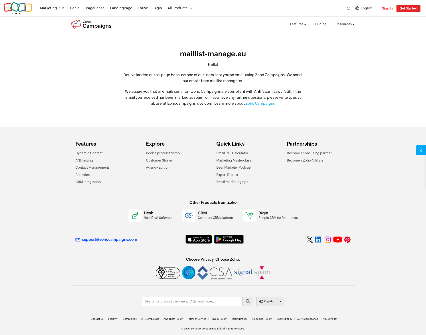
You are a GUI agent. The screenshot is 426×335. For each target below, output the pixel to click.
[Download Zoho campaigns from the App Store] (198, 239)
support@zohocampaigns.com (109, 239)
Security (113, 319)
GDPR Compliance (307, 319)
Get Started (408, 8)
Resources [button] (343, 24)
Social (75, 8)
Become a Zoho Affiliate (305, 160)
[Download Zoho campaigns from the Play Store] (229, 239)
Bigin (158, 8)
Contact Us (97, 319)
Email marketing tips (232, 182)
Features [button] (296, 24)
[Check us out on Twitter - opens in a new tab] (310, 240)
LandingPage (121, 8)
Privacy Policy (219, 319)
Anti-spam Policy (173, 319)
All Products (177, 8)
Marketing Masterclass (233, 160)
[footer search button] (247, 301)
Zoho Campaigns (260, 103)
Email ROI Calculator (232, 153)
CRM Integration (88, 182)
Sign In (387, 8)
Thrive (143, 8)
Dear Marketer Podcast (233, 167)
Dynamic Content (89, 153)
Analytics (82, 175)
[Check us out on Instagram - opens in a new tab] (327, 240)
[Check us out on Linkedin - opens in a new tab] (318, 240)
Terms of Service (196, 319)
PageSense (95, 8)
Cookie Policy (284, 319)
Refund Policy (239, 319)
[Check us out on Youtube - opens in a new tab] (337, 240)
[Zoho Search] (348, 8)
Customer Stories (159, 160)
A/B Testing (84, 160)
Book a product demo (163, 153)
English (366, 8)
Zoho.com (17, 8)
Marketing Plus (52, 8)
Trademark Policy (262, 319)
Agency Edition (158, 167)
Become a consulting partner (309, 153)
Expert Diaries (227, 175)
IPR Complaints (150, 319)
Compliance (130, 319)
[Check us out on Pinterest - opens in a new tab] (347, 240)
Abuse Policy (330, 319)
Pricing (321, 24)
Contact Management (92, 167)
